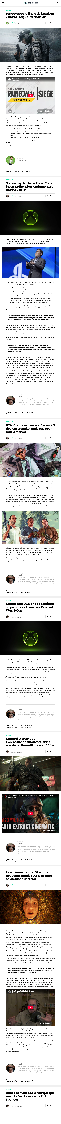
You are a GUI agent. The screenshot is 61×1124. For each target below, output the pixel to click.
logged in (16, 172)
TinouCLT (14, 22)
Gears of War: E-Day (14, 672)
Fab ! (13, 195)
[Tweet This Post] (47, 23)
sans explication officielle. (36, 554)
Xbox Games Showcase (18, 660)
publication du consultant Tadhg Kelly (29, 282)
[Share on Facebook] (44, 23)
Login (32, 170)
